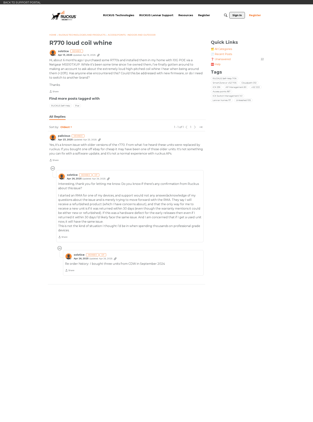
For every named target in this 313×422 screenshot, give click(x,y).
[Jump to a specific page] (201, 127)
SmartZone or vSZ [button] (224, 82)
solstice (63, 51)
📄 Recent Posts (221, 54)
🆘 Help (216, 64)
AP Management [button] (236, 87)
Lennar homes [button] (222, 100)
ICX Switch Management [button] (227, 95)
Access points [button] (221, 91)
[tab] (57, 117)
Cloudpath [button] (248, 82)
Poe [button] (77, 105)
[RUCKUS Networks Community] (64, 15)
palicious (64, 135)
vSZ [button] (255, 87)
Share (54, 92)
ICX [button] (216, 87)
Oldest (65, 127)
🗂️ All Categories (221, 49)
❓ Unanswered (237, 59)
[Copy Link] (98, 55)
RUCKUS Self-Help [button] (60, 105)
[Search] (225, 15)
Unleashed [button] (243, 100)
